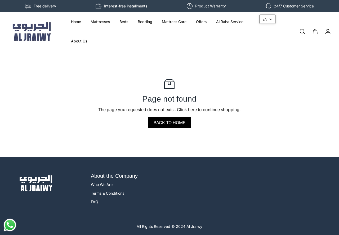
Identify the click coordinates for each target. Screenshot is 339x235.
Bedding (145, 21)
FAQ (94, 201)
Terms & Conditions (107, 193)
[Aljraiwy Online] (31, 31)
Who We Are (102, 184)
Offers (201, 21)
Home (76, 21)
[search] (302, 31)
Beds (123, 21)
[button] (267, 19)
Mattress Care (174, 21)
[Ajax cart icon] (315, 31)
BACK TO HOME (169, 122)
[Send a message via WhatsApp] (10, 225)
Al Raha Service (229, 21)
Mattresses (100, 21)
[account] (328, 31)
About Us (79, 41)
